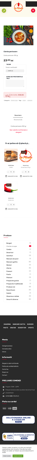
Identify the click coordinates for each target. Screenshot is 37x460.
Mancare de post (12, 259)
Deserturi (9, 252)
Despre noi (5, 372)
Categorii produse (7, 346)
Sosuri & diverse (12, 299)
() (10, 70)
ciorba (24, 100)
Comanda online (6, 349)
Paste (8, 274)
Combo (8, 249)
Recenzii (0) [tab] (18, 120)
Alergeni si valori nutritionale (10, 363)
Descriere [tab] (18, 115)
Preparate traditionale (14, 284)
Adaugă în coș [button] (13, 176)
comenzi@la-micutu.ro (12, 396)
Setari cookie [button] (7, 456)
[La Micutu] (18, 7)
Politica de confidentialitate (10, 366)
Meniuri (9, 265)
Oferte (8, 268)
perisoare (30, 100)
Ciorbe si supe (14, 100)
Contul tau (5, 369)
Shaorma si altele (12, 296)
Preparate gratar (12, 281)
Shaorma (7, 324)
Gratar (13, 328)
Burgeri (9, 243)
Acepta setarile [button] (18, 456)
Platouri (9, 277)
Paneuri (9, 271)
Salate (8, 293)
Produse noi (10, 287)
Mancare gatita (11, 262)
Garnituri (9, 256)
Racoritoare (10, 290)
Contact (4, 375)
